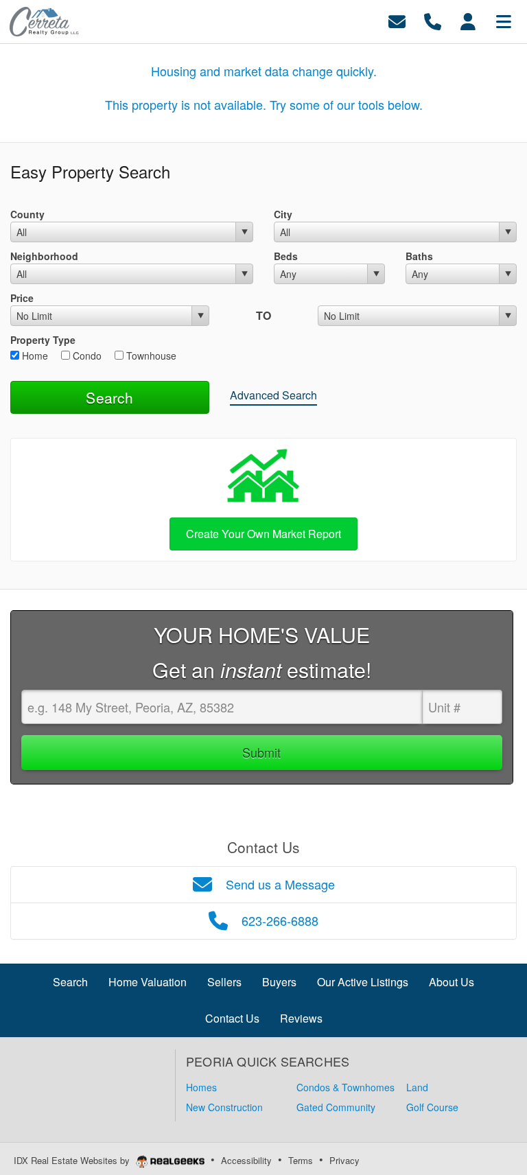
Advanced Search (273, 395)
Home (33, 355)
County (27, 214)
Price (22, 298)
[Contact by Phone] (432, 20)
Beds (286, 256)
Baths (419, 256)
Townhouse (150, 355)
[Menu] (503, 20)
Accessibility (246, 1160)
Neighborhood (44, 256)
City (283, 214)
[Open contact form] (397, 20)
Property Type (42, 340)
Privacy (344, 1160)
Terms (300, 1160)
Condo (86, 355)
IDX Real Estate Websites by (73, 1160)
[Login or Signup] (468, 20)
